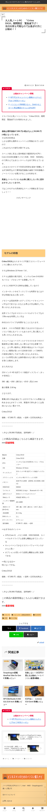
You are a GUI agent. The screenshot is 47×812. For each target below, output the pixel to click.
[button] (31, 634)
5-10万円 (38, 615)
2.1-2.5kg (14, 618)
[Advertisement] (23, 58)
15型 (5, 618)
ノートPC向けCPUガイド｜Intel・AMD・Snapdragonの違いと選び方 (23, 787)
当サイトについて (9, 795)
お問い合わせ (7, 801)
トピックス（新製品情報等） (22, 615)
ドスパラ (7, 615)
